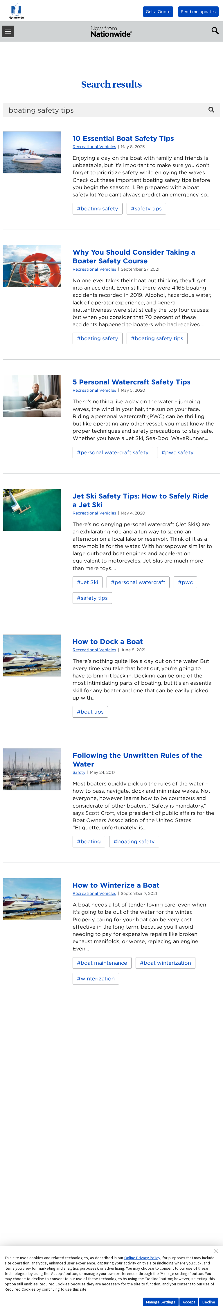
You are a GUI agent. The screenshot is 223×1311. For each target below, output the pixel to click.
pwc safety (179, 452)
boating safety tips (159, 338)
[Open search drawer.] (214, 30)
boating (91, 841)
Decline (208, 1302)
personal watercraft (140, 582)
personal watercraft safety (115, 452)
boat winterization (167, 963)
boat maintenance (104, 963)
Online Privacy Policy (142, 1257)
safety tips (148, 208)
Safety (79, 772)
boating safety (99, 208)
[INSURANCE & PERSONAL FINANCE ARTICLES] (111, 31)
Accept (189, 1302)
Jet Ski (89, 582)
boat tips (92, 712)
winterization (98, 978)
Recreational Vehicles (94, 146)
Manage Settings (160, 1302)
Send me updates (198, 11)
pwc (187, 582)
